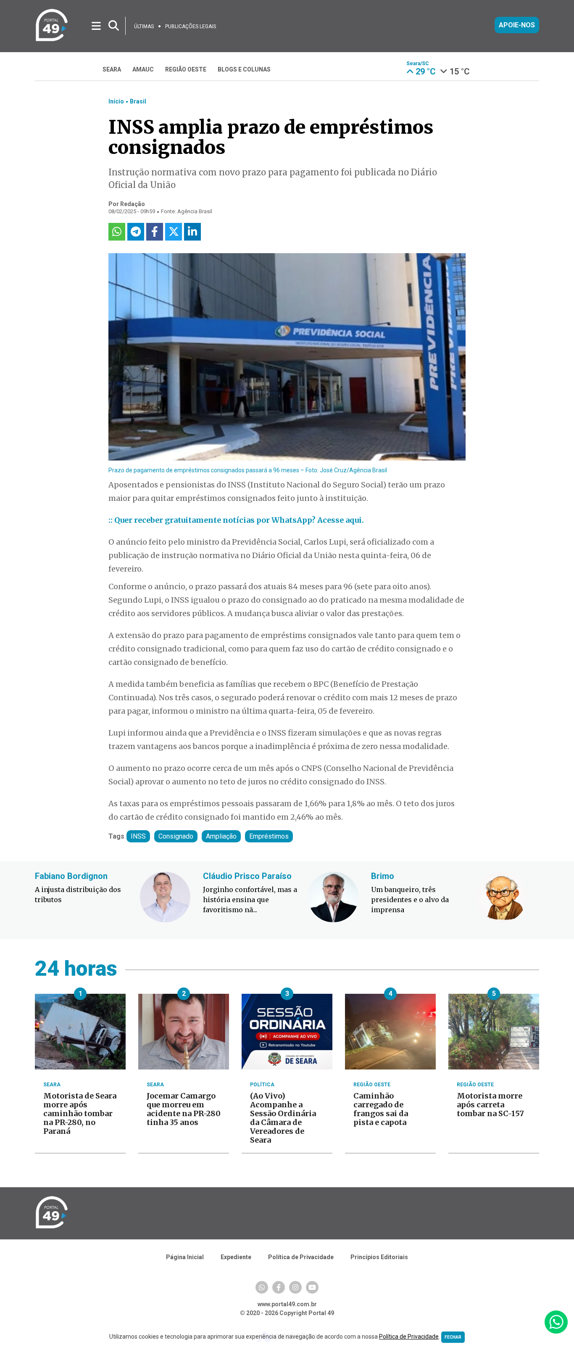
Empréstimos (269, 836)
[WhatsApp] (261, 1287)
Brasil (138, 101)
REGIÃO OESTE (185, 69)
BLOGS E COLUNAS (244, 69)
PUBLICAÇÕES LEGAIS (190, 26)
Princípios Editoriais (379, 1257)
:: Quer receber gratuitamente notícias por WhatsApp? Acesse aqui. (236, 520)
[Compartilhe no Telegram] (135, 232)
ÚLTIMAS (144, 26)
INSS (138, 836)
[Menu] (97, 25)
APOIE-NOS (517, 25)
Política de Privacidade (301, 1257)
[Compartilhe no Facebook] (154, 232)
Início (116, 101)
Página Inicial (185, 1257)
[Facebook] (278, 1287)
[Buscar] (113, 26)
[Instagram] (295, 1287)
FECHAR (453, 1337)
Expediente (236, 1257)
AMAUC (143, 69)
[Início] (51, 40)
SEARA (112, 69)
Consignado (175, 836)
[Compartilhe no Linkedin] (192, 232)
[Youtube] (312, 1287)
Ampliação (221, 836)
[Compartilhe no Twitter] (173, 232)
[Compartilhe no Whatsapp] (116, 232)
